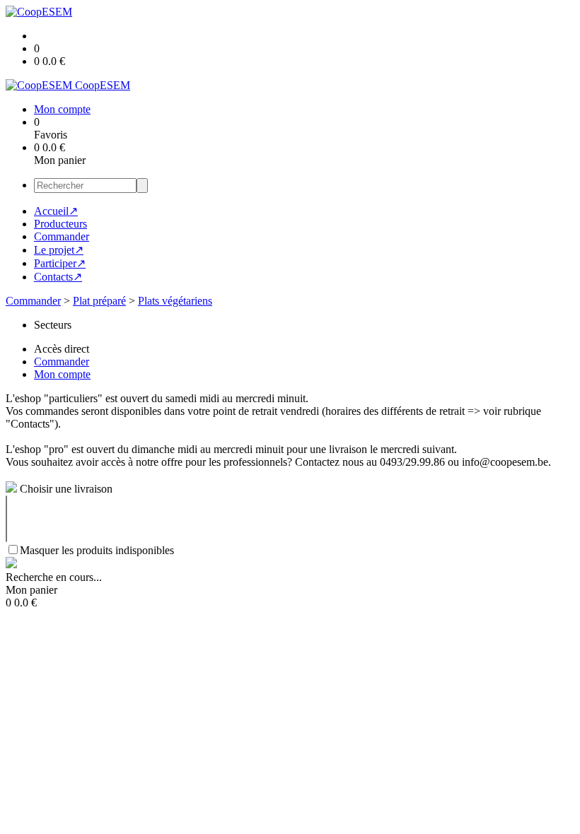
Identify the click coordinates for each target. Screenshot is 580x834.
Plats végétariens (175, 301)
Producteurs (60, 224)
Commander (61, 236)
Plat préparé (99, 301)
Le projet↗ (58, 250)
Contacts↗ (58, 277)
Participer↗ (60, 263)
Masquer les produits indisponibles (97, 550)
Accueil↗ (56, 211)
